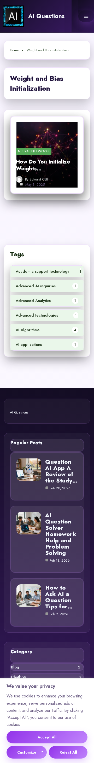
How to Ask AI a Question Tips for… (59, 596)
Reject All (68, 752)
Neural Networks (33, 151)
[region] (47, 720)
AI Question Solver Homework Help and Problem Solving (60, 534)
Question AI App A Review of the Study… (61, 471)
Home (14, 50)
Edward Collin (40, 179)
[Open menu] (86, 16)
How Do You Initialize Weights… (43, 165)
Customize (26, 752)
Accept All (47, 737)
